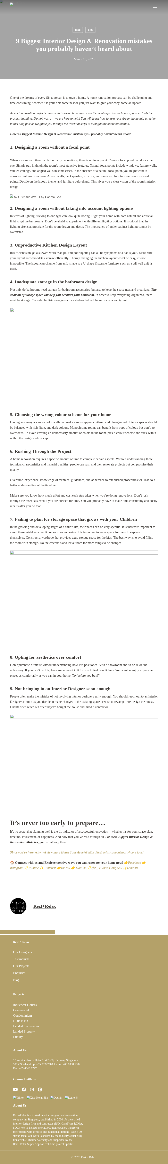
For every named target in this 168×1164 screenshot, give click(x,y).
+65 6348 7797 (28, 1068)
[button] (155, 6)
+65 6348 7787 (71, 1064)
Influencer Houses (25, 1005)
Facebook (134, 862)
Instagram (16, 868)
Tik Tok (65, 868)
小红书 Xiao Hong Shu (106, 868)
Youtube (33, 868)
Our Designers (22, 952)
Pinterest (50, 868)
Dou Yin (81, 868)
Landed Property (24, 1031)
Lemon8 (132, 868)
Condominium (22, 1015)
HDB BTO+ (21, 1021)
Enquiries (19, 973)
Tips (90, 29)
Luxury (18, 1036)
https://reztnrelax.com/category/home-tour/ (76, 852)
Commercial (21, 1010)
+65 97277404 (44, 1064)
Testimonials (21, 959)
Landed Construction (26, 1026)
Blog (78, 29)
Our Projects (21, 966)
